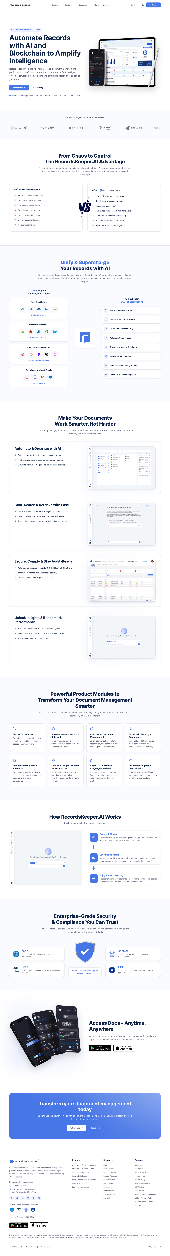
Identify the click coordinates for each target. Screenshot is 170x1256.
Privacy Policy (140, 1176)
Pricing (96, 5)
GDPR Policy (139, 1187)
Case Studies (108, 1169)
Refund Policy (140, 1180)
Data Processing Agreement (145, 1194)
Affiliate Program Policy (143, 1198)
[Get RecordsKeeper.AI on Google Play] (18, 1225)
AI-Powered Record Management (85, 1165)
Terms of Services (141, 1172)
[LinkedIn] (22, 1198)
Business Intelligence (80, 1187)
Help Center (108, 1183)
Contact (106, 5)
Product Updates (110, 1172)
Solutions (55, 5)
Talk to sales (153, 5)
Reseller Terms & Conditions (145, 1202)
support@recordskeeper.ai (22, 1182)
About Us (138, 1165)
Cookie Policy (140, 1191)
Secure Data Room (79, 1176)
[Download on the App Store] (124, 1048)
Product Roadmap (110, 1176)
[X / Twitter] (17, 1198)
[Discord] (39, 1198)
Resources (83, 5)
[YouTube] (28, 1198)
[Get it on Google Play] (100, 1048)
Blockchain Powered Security (83, 1169)
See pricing (38, 87)
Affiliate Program (109, 1194)
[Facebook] (11, 1198)
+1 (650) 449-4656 (19, 1186)
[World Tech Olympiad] (31, 1216)
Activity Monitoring (79, 1183)
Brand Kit (106, 1198)
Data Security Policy (142, 1183)
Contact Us (139, 1169)
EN (135, 5)
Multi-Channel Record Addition (84, 1180)
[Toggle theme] (143, 5)
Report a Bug (108, 1187)
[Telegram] (33, 1198)
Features (68, 5)
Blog (105, 1165)
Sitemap (138, 1205)
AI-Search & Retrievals (80, 1172)
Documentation (109, 1180)
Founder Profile (109, 1191)
